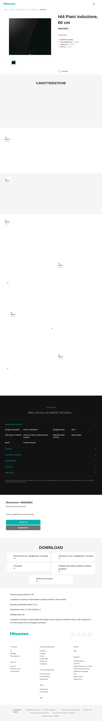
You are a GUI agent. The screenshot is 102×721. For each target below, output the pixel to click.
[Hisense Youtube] (89, 634)
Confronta (64, 71)
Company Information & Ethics (39, 713)
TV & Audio (13, 647)
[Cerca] (97, 4)
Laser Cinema (14, 671)
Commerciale (44, 692)
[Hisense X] (78, 634)
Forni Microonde (45, 674)
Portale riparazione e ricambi (83, 666)
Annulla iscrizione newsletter (50, 716)
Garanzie (76, 663)
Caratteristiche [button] (11, 461)
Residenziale (44, 689)
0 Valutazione (62, 35)
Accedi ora (23, 522)
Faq (75, 674)
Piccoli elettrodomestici (47, 670)
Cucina (12, 9)
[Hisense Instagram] (84, 634)
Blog (75, 651)
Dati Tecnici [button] (9, 473)
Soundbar (13, 653)
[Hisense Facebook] (73, 634)
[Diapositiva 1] (13, 62)
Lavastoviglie (44, 658)
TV (11, 651)
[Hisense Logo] (9, 4)
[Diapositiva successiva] (53, 36)
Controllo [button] (8, 449)
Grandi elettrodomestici (47, 647)
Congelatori (43, 664)
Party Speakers (15, 656)
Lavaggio (43, 653)
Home (5, 9)
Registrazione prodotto (81, 671)
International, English (17, 711)
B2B (41, 698)
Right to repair (78, 676)
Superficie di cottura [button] (13, 455)
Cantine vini (43, 661)
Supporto (76, 657)
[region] (30, 37)
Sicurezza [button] (9, 467)
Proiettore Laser (15, 669)
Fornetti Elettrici (45, 676)
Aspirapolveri (44, 679)
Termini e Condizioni (49, 710)
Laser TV (13, 662)
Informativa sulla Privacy (33, 710)
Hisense (76, 647)
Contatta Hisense (79, 661)
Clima (41, 685)
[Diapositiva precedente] (6, 36)
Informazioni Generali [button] (13, 424)
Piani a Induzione (32, 9)
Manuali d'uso (78, 679)
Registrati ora (23, 528)
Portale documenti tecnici (82, 669)
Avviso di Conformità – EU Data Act (64, 713)
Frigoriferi (43, 651)
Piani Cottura (20, 9)
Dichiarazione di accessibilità (70, 710)
